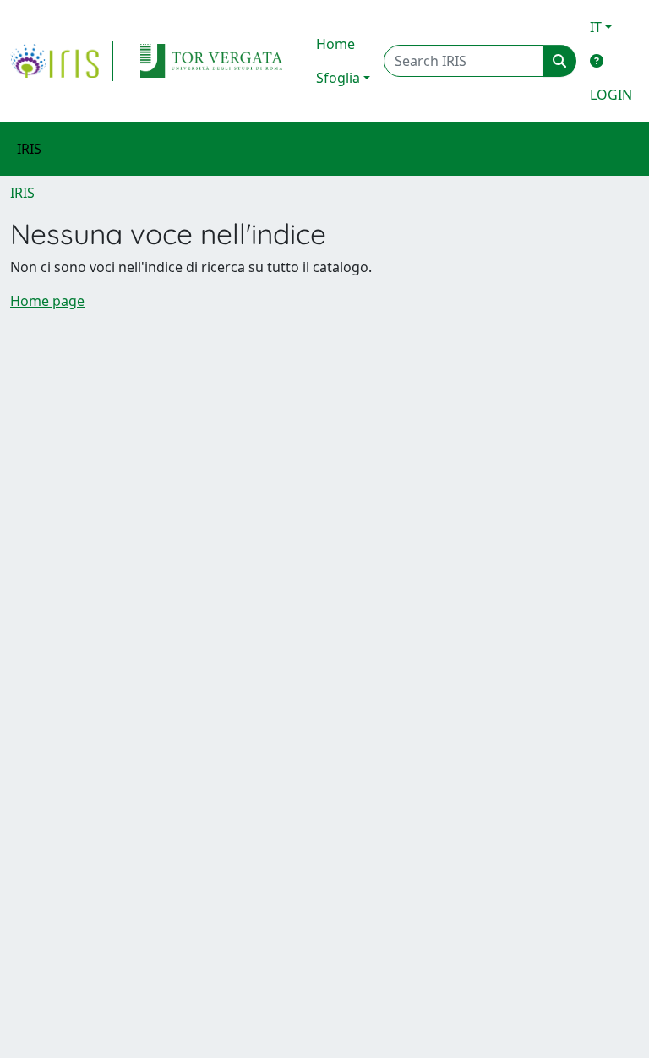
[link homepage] (61, 61)
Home (335, 44)
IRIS (22, 192)
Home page (47, 301)
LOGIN (611, 94)
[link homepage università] (211, 61)
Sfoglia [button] (338, 77)
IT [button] (596, 27)
